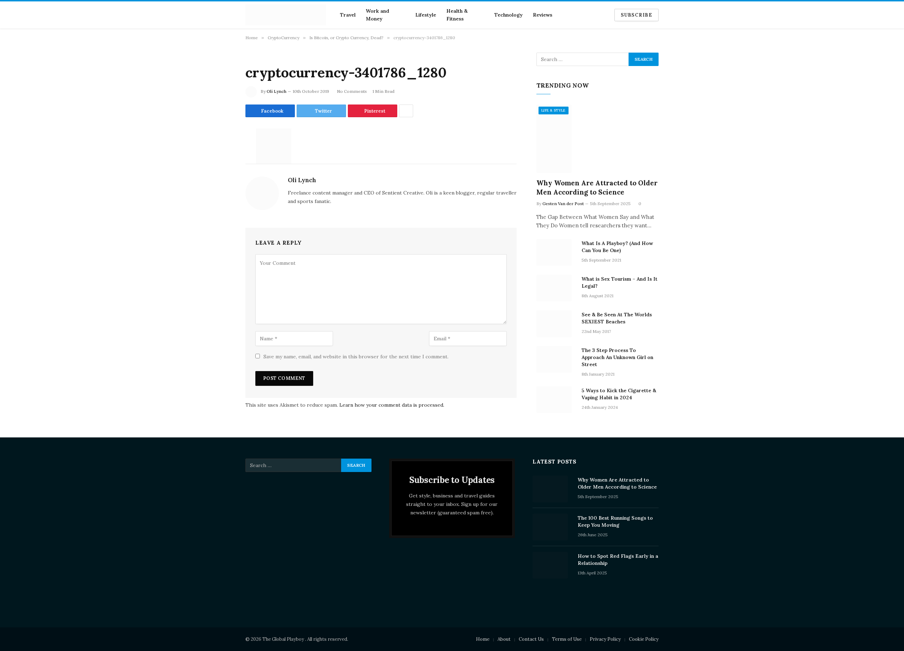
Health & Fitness (457, 15)
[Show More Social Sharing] (406, 110)
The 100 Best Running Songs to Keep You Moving (615, 521)
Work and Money (377, 15)
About (504, 639)
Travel (348, 15)
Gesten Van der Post (563, 203)
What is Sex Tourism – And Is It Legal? (620, 282)
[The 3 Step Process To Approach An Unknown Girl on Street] (555, 359)
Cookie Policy (644, 639)
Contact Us (531, 639)
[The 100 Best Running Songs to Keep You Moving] (552, 527)
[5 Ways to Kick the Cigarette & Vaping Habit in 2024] (555, 399)
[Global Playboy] (285, 14)
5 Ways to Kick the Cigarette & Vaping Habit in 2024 (619, 394)
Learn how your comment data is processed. (391, 405)
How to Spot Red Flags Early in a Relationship (618, 559)
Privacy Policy (605, 639)
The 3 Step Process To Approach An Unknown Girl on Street (617, 357)
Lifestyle (425, 15)
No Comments (352, 91)
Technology (508, 15)
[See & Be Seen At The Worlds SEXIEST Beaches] (555, 323)
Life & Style (553, 110)
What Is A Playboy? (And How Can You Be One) (617, 246)
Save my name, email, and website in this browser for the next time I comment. (355, 356)
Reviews (542, 15)
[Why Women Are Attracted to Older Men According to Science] (597, 138)
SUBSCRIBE (636, 15)
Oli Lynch (276, 91)
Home (482, 639)
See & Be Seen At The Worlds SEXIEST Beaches (617, 318)
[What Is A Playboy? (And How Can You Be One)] (555, 252)
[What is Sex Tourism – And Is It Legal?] (555, 288)
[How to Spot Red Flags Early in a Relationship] (552, 565)
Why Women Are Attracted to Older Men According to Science (597, 187)
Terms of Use (567, 639)
